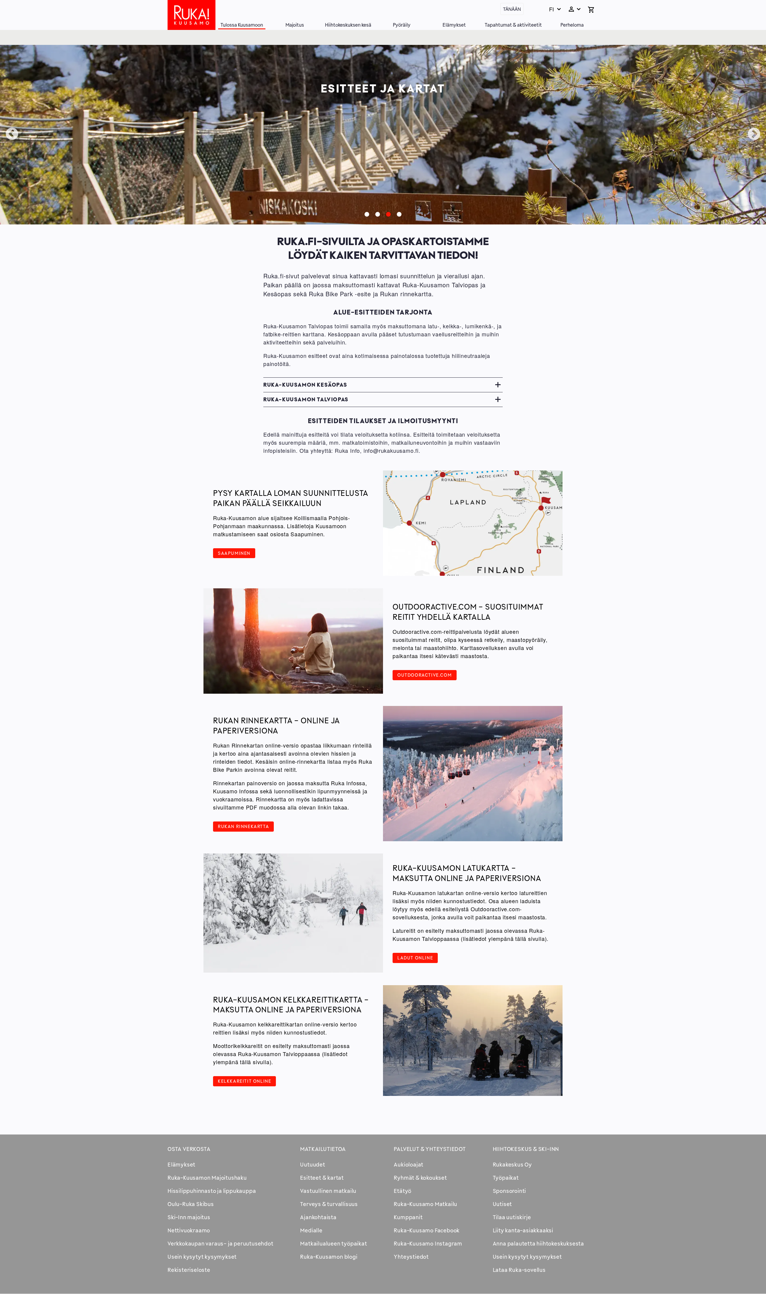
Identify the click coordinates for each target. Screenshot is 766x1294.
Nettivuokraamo (189, 1230)
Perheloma (572, 25)
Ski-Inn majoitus (189, 1217)
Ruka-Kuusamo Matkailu (425, 1204)
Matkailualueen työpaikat (333, 1243)
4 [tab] (399, 215)
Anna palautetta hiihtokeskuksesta (538, 1243)
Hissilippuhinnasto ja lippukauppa (212, 1190)
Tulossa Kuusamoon (242, 25)
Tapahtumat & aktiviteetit (513, 25)
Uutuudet (312, 1164)
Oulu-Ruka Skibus (191, 1204)
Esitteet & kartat (322, 1177)
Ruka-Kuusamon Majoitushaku (207, 1177)
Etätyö (402, 1190)
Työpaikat (506, 1177)
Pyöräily (402, 25)
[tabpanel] (383, 134)
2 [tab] (378, 215)
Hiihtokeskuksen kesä (348, 25)
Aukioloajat (408, 1164)
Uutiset (502, 1204)
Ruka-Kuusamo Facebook (427, 1230)
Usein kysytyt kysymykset (202, 1256)
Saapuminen (234, 553)
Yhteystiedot (411, 1256)
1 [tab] (367, 215)
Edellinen (12, 134)
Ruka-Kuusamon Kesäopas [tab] (305, 384)
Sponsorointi (509, 1190)
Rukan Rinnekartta (243, 826)
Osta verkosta (189, 1149)
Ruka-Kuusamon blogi (328, 1256)
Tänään (512, 9)
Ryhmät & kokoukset (420, 1177)
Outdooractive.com (424, 675)
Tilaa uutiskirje (512, 1217)
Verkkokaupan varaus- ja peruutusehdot (220, 1243)
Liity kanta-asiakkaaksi (523, 1230)
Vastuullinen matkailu (328, 1190)
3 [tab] (388, 215)
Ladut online (415, 957)
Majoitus (294, 25)
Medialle (311, 1230)
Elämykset (454, 25)
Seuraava (754, 134)
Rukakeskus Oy (512, 1164)
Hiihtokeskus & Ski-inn (526, 1149)
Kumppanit (408, 1217)
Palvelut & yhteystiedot (430, 1149)
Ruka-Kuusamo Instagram (428, 1243)
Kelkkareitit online (244, 1081)
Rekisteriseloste (189, 1269)
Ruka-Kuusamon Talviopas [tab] (306, 399)
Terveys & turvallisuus (329, 1204)
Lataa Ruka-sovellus (519, 1269)
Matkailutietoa (323, 1149)
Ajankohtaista (318, 1217)
